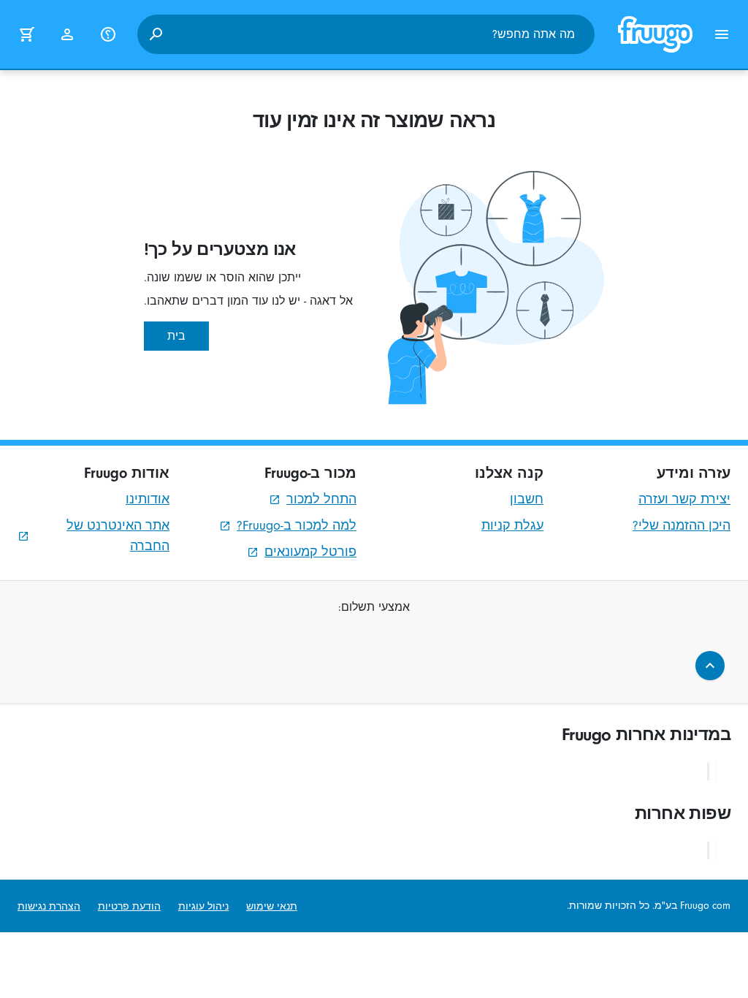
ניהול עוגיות (203, 906)
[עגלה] (26, 34)
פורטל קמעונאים (310, 552)
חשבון (526, 499)
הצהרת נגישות (49, 906)
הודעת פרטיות (129, 906)
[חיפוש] (155, 34)
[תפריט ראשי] (721, 34)
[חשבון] (67, 34)
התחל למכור (321, 499)
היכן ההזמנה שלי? (681, 525)
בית (176, 336)
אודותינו (147, 499)
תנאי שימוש (271, 906)
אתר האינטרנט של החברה (117, 536)
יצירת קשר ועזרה (684, 499)
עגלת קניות (512, 525)
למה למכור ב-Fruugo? (296, 525)
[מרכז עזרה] (108, 34)
